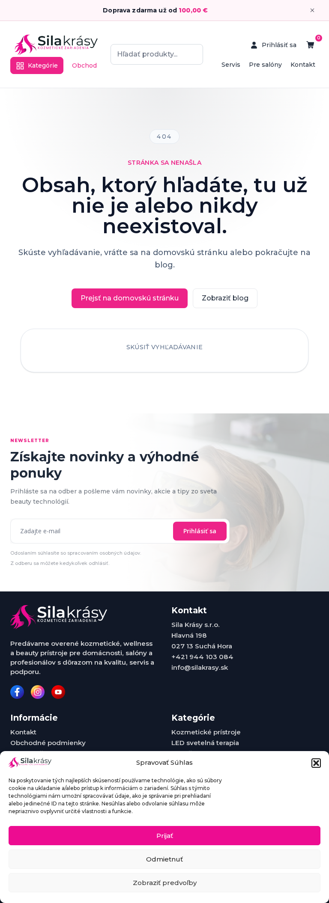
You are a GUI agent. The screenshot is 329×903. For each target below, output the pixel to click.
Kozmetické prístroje (206, 732)
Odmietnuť (164, 859)
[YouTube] (58, 692)
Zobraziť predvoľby (165, 883)
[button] (316, 763)
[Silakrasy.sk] (56, 45)
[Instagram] (38, 692)
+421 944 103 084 (202, 657)
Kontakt (302, 64)
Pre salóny (265, 64)
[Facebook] (17, 692)
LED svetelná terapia (205, 743)
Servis (230, 64)
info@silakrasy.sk (199, 667)
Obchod (84, 65)
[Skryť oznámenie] (312, 10)
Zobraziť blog (225, 298)
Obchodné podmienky (48, 743)
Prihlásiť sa (199, 531)
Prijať (164, 836)
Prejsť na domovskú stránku (130, 298)
